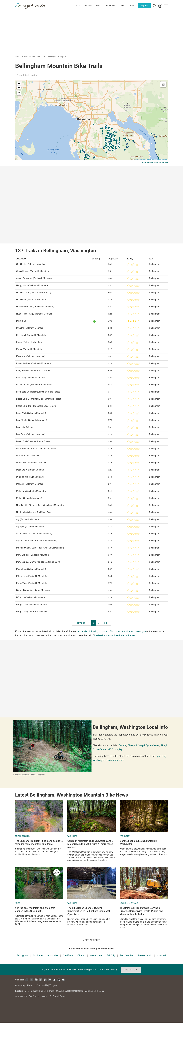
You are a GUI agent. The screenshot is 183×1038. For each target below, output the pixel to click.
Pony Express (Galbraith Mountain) (32, 554)
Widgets (53, 985)
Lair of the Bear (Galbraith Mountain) (33, 363)
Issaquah (162, 955)
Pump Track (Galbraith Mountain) (32, 583)
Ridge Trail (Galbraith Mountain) (31, 604)
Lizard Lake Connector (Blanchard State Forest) (38, 398)
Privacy (62, 996)
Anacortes (52, 955)
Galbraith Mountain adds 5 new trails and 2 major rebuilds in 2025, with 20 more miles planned (90, 844)
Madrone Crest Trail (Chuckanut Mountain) (36, 448)
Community (109, 6)
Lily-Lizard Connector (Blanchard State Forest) (38, 391)
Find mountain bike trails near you (128, 631)
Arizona (18, 903)
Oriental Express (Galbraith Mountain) (34, 533)
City (151, 258)
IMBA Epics (61, 990)
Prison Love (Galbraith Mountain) (32, 576)
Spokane (38, 955)
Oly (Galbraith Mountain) (27, 519)
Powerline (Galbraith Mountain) (31, 568)
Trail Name (21, 258)
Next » (105, 622)
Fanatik (122, 745)
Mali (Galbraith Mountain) (28, 455)
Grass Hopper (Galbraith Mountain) (32, 271)
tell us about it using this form (92, 631)
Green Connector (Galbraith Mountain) (34, 278)
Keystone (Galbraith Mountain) (30, 356)
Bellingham (62, 57)
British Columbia (22, 836)
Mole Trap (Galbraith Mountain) (31, 490)
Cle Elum (68, 955)
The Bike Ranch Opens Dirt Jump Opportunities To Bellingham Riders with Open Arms (89, 911)
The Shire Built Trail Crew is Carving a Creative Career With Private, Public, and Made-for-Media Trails (141, 911)
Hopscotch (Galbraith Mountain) (31, 299)
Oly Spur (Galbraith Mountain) (30, 526)
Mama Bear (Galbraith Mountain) (31, 462)
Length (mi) (113, 258)
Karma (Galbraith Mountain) (29, 349)
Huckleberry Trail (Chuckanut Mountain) (35, 306)
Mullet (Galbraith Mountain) (29, 498)
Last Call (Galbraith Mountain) (30, 377)
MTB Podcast (31, 990)
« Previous (79, 622)
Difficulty (96, 258)
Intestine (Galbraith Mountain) (30, 327)
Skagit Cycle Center (148, 745)
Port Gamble (126, 955)
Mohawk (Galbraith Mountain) (30, 483)
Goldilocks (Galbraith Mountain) (31, 264)
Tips (98, 6)
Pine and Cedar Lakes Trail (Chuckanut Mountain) (40, 547)
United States (41, 57)
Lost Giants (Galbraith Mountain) (31, 420)
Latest (131, 6)
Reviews (88, 6)
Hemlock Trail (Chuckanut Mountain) (33, 292)
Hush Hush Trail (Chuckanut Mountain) (34, 313)
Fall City (111, 955)
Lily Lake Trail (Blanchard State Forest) (34, 384)
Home (17, 57)
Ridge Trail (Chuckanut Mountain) (32, 611)
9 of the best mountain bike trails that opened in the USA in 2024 (35, 909)
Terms (55, 996)
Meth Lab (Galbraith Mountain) (30, 469)
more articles (91, 940)
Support (144, 6)
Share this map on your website (154, 162)
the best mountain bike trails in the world (115, 635)
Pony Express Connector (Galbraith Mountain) (38, 561)
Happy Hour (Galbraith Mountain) (32, 285)
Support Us (42, 985)
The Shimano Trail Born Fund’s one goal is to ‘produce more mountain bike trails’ (39, 842)
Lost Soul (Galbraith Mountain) (30, 434)
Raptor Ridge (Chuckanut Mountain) (33, 590)
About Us (31, 985)
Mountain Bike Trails (28, 57)
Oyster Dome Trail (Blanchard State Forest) (36, 540)
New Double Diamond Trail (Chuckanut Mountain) (40, 505)
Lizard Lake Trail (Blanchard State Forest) (36, 405)
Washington (52, 57)
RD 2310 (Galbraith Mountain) (30, 597)
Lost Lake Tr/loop (24, 427)
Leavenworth (145, 955)
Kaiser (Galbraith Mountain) (29, 342)
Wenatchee (96, 955)
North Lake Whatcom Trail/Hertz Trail (33, 512)
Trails (77, 6)
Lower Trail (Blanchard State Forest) (33, 441)
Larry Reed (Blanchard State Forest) (33, 370)
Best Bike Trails (46, 990)
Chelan (81, 955)
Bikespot (132, 745)
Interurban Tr (22, 320)
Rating (130, 258)
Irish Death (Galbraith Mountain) (31, 334)
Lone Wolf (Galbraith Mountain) (31, 412)
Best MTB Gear (75, 990)
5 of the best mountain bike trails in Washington (138, 842)
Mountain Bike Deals (94, 990)
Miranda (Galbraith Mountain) (30, 476)
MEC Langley (115, 749)
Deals (121, 6)
